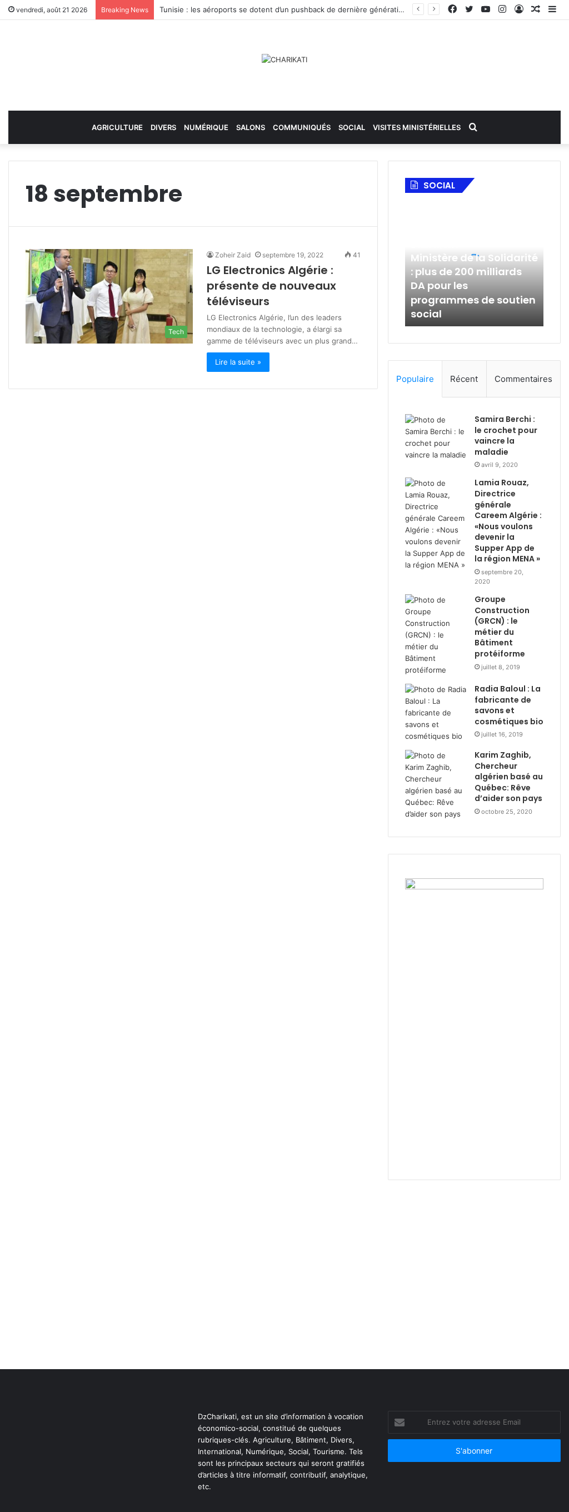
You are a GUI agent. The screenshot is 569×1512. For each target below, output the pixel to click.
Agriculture (117, 127)
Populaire (415, 379)
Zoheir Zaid (233, 255)
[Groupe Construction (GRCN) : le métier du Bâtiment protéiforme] (435, 635)
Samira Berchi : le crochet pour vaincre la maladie (506, 435)
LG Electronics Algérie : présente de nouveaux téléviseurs (271, 285)
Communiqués (302, 127)
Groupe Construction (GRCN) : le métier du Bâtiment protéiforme (502, 626)
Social (351, 127)
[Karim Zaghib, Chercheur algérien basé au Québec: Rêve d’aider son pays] (435, 785)
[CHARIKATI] (284, 59)
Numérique (206, 127)
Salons (250, 127)
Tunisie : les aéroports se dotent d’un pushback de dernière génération (283, 9)
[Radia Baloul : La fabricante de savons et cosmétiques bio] (435, 713)
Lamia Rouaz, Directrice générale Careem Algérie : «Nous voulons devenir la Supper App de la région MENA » (508, 520)
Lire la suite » (238, 361)
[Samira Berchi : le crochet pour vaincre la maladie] (435, 437)
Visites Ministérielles (417, 127)
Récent (464, 379)
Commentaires (523, 379)
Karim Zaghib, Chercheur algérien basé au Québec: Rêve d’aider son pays (509, 776)
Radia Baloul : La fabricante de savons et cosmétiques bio (509, 705)
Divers (163, 127)
